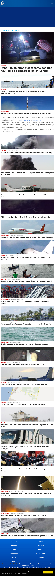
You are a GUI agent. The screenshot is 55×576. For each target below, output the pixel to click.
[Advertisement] (27, 17)
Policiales (14, 541)
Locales (14, 549)
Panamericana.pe (36, 120)
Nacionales (41, 549)
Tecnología (41, 557)
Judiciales (41, 545)
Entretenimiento (40, 553)
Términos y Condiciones (27, 565)
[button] (52, 4)
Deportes (14, 557)
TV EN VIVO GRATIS (25, 120)
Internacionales (14, 553)
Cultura (14, 561)
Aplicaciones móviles (46, 564)
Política (41, 541)
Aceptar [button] (48, 572)
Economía (14, 545)
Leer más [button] (25, 573)
